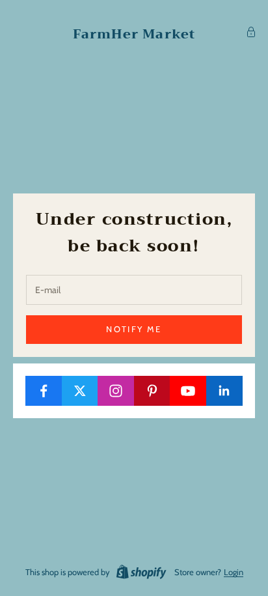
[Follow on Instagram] (116, 390)
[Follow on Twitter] (80, 390)
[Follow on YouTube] (188, 390)
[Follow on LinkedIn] (225, 390)
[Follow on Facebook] (44, 390)
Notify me (133, 329)
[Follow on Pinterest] (152, 390)
